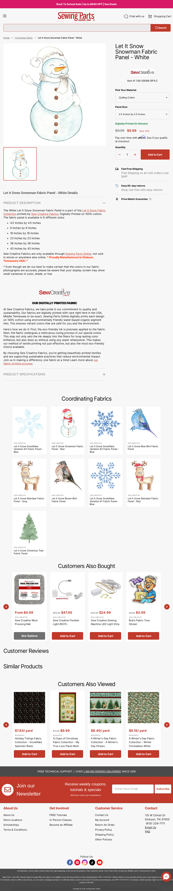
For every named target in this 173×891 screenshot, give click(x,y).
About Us (8, 815)
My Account (102, 820)
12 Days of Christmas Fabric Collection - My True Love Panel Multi (66, 742)
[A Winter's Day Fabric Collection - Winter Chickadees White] (143, 724)
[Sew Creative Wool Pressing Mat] (29, 606)
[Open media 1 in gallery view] (98, 51)
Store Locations (12, 820)
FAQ (147, 831)
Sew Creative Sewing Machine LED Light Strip (105, 622)
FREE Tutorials (58, 815)
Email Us (150, 827)
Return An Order (105, 824)
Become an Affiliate (61, 824)
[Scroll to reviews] (142, 64)
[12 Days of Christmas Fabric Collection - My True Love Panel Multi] (67, 724)
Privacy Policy (103, 829)
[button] (4, 16)
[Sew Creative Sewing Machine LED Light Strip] (105, 606)
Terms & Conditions (15, 829)
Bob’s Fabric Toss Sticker (139, 622)
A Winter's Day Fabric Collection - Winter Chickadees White (141, 742)
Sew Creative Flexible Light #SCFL (66, 622)
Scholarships (11, 824)
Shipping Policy (104, 834)
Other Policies (103, 839)
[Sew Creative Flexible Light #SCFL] (67, 606)
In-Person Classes (61, 820)
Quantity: (120, 147)
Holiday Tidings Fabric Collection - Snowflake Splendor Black (28, 742)
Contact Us (101, 815)
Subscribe (162, 788)
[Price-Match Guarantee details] (150, 199)
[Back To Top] (168, 886)
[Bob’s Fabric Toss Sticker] (143, 606)
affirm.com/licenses (122, 880)
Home (6, 37)
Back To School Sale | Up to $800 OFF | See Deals (86, 4)
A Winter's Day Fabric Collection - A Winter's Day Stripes (104, 742)
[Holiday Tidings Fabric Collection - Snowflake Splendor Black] (29, 724)
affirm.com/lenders (105, 877)
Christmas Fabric (24, 37)
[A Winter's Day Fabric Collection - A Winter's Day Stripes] (105, 724)
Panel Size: (121, 106)
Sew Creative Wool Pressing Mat (26, 622)
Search (162, 27)
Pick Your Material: (126, 90)
